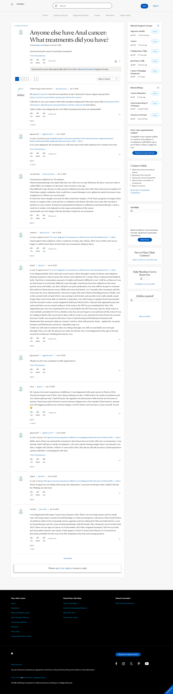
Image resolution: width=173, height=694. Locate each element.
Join (144, 6)
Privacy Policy (28, 677)
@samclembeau (61, 105)
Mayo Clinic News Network (125, 603)
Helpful (38, 63)
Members (110, 15)
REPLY (32, 121)
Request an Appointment (128, 654)
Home (45, 15)
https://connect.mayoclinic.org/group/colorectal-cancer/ (56, 97)
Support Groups (61, 15)
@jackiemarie (47, 105)
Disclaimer (15, 627)
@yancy (40, 387)
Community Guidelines (19, 622)
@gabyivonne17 (40, 94)
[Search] (55, 5)
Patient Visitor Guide (70, 617)
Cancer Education (138, 93)
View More (67, 558)
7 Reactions (52, 413)
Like (31, 63)
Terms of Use (15, 677)
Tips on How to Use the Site (144, 259)
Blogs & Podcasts (81, 15)
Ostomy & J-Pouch (139, 115)
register (68, 568)
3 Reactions (52, 154)
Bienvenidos (144, 316)
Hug (44, 63)
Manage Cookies (39, 677)
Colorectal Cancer (21, 26)
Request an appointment (144, 153)
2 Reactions (52, 114)
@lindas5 (41, 265)
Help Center (125, 15)
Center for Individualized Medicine (75, 608)
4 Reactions (52, 538)
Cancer (134, 41)
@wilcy (71, 105)
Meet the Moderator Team (20, 613)
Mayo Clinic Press (69, 613)
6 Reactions (52, 216)
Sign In (156, 5)
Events (97, 15)
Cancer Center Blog (70, 603)
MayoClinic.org (16, 664)
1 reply (32, 549)
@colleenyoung (61, 89)
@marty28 (80, 105)
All (158, 25)
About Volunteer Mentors (20, 617)
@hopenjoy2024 (111, 101)
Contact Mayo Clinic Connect (21, 636)
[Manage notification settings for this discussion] (115, 61)
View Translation (37, 55)
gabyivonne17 (45, 45)
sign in (58, 568)
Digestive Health (138, 31)
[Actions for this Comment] (119, 114)
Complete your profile (145, 284)
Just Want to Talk (138, 61)
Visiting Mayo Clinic (139, 51)
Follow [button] (155, 31)
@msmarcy (35, 105)
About (13, 603)
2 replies (33, 125)
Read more (145, 239)
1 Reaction (52, 61)
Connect (20, 4)
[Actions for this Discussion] (119, 61)
